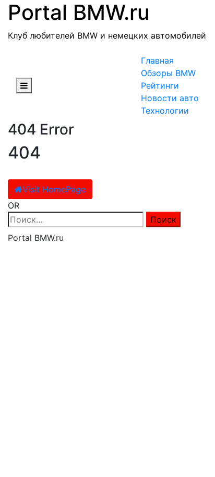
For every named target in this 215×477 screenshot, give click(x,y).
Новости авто (170, 98)
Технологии (165, 110)
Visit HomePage (54, 189)
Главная (157, 60)
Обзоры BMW (168, 73)
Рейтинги (160, 85)
